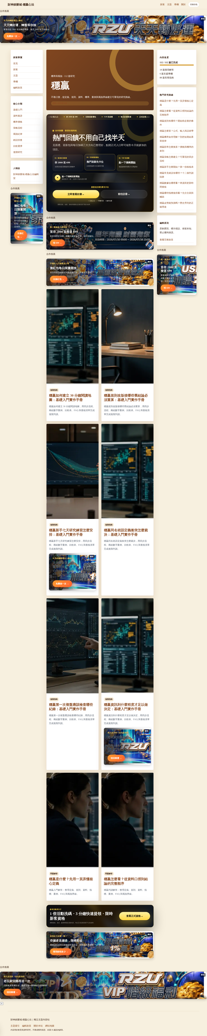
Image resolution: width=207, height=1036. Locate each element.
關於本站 (38, 1026)
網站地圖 (49, 1026)
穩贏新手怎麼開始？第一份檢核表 (176, 167)
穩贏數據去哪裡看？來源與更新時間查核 (176, 185)
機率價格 (17, 122)
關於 (183, 4)
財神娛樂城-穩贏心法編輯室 (26, 176)
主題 (169, 4)
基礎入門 (17, 110)
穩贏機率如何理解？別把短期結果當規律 (176, 139)
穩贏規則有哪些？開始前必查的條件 (176, 123)
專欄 (176, 4)
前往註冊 (124, 194)
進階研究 (17, 152)
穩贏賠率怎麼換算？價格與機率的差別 (176, 149)
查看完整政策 (166, 239)
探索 (162, 4)
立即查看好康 (76, 194)
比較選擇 (17, 146)
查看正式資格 (134, 916)
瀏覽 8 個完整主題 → (60, 103)
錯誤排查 (17, 140)
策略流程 (17, 128)
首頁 (15, 63)
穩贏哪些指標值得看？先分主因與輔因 (176, 195)
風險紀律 (17, 134)
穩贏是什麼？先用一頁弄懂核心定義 (176, 103)
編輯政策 (17, 87)
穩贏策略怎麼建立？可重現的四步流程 (176, 159)
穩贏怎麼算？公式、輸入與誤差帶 (176, 131)
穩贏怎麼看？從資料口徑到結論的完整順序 (176, 113)
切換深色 (193, 4)
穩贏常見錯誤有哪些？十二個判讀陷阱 (176, 175)
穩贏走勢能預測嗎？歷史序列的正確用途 (176, 205)
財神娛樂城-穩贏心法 (21, 4)
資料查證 (17, 116)
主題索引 (15, 1026)
